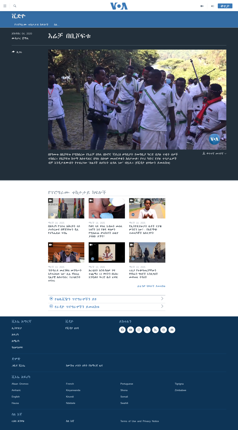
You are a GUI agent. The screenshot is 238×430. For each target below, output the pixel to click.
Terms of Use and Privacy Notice (139, 421)
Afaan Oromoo (20, 383)
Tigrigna (179, 383)
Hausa (15, 403)
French (70, 383)
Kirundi (70, 396)
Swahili (124, 403)
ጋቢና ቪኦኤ (18, 365)
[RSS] (155, 330)
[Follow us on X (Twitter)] (147, 330)
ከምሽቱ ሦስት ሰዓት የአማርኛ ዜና (84, 365)
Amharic (16, 390)
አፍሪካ (15, 334)
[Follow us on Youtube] (130, 330)
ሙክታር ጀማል (20, 38)
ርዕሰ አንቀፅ (18, 421)
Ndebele (70, 403)
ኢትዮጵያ (17, 328)
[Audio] (212, 6)
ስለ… (57, 24)
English (16, 396)
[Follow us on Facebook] (122, 330)
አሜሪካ (15, 341)
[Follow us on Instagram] (139, 330)
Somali (124, 396)
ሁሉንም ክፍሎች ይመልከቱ (151, 286)
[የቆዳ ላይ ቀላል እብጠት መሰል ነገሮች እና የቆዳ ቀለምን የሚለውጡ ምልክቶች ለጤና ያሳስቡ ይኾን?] (107, 208)
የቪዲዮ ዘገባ (72, 328)
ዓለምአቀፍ (17, 347)
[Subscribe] (171, 330)
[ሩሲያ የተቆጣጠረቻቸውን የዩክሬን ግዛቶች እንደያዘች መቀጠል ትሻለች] (147, 252)
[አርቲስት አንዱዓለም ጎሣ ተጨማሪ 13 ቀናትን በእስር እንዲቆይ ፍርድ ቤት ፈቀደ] (107, 252)
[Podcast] (163, 330)
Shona (124, 390)
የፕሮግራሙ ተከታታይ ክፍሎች (31, 24)
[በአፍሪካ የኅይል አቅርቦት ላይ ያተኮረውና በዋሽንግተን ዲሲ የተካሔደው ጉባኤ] (66, 208)
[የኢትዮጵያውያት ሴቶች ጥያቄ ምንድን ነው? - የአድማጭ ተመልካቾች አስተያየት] (147, 208)
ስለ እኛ (70, 421)
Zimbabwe (180, 390)
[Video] (202, 6)
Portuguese (126, 383)
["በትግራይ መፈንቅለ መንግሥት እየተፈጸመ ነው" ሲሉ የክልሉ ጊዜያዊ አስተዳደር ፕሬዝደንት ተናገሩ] (66, 252)
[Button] (17, 53)
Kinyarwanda (73, 390)
